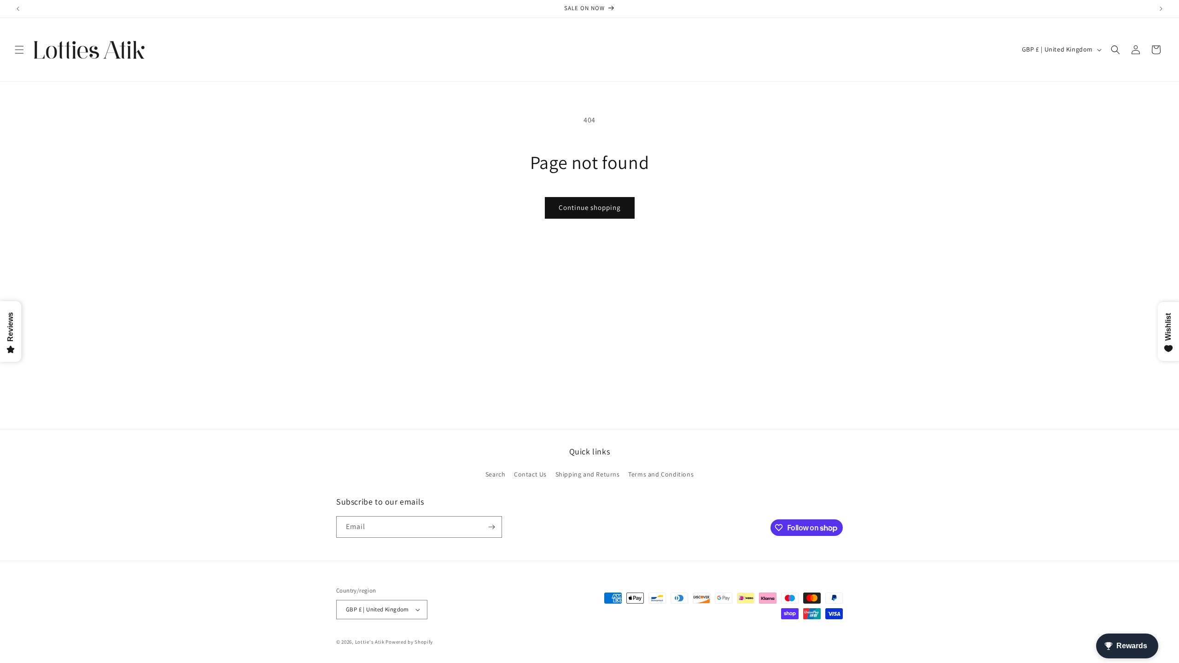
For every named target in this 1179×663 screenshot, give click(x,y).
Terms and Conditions (661, 474)
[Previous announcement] (18, 8)
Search (495, 474)
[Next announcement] (1161, 8)
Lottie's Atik (370, 642)
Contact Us (530, 474)
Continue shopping (590, 207)
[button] (19, 50)
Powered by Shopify (409, 642)
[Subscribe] (491, 527)
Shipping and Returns (587, 474)
